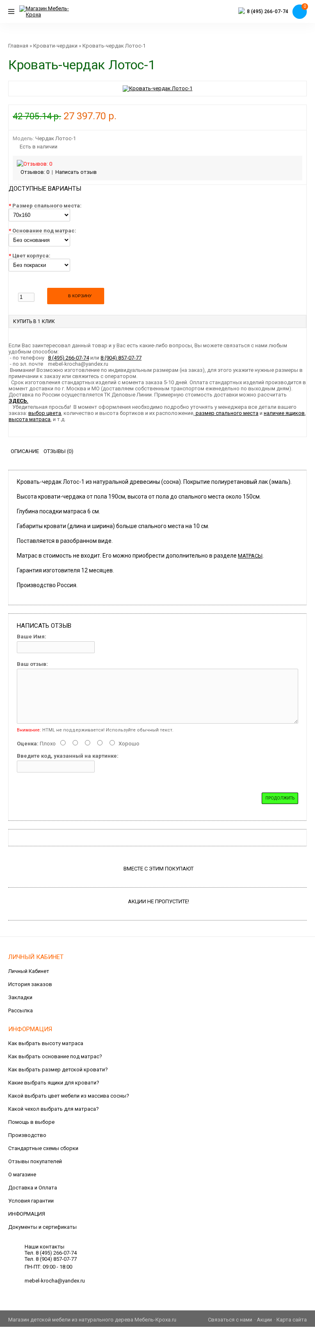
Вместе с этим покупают (158, 869)
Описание (25, 451)
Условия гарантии (31, 1201)
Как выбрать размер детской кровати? (58, 1069)
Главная (18, 46)
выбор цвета (44, 413)
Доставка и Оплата (32, 1188)
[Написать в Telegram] (241, 12)
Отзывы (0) (58, 451)
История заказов (30, 984)
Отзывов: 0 (35, 172)
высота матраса (29, 419)
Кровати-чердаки (55, 46)
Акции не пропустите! (158, 901)
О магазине (22, 1174)
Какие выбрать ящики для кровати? (53, 1083)
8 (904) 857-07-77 (121, 358)
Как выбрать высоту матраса (45, 1043)
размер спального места (226, 413)
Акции (264, 1320)
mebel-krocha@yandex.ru (55, 1281)
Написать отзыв (76, 172)
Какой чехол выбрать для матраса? (53, 1109)
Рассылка (20, 1010)
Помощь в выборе (31, 1122)
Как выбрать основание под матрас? (55, 1056)
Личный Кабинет (28, 971)
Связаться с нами (230, 1320)
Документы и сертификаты (42, 1227)
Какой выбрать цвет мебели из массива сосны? (68, 1096)
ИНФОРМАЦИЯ (26, 1214)
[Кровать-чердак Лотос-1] (157, 88)
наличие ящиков (284, 413)
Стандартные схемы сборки (43, 1148)
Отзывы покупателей (35, 1161)
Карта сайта (291, 1320)
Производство (27, 1135)
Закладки (20, 997)
